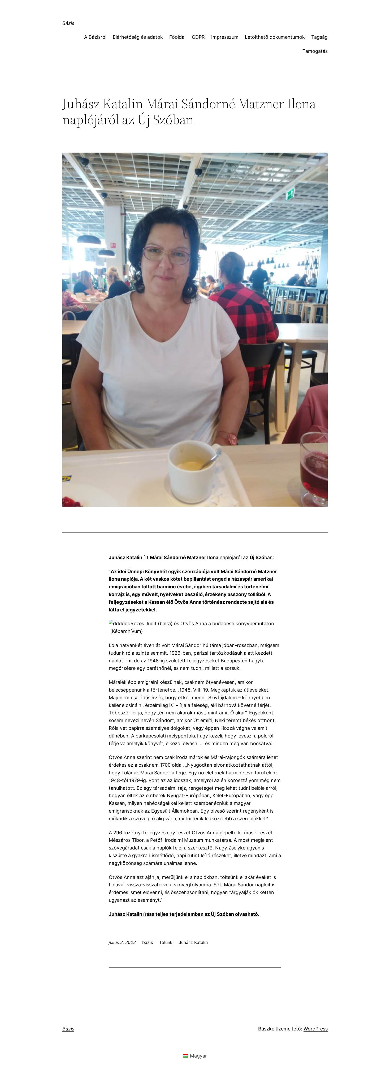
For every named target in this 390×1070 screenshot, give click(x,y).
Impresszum (225, 37)
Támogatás (315, 51)
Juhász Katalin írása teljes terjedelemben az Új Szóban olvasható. (184, 914)
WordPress (316, 1029)
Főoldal (177, 37)
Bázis (68, 23)
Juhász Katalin (193, 942)
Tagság (319, 37)
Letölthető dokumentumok (275, 37)
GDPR (198, 37)
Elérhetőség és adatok (138, 37)
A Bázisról (95, 37)
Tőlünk (165, 942)
